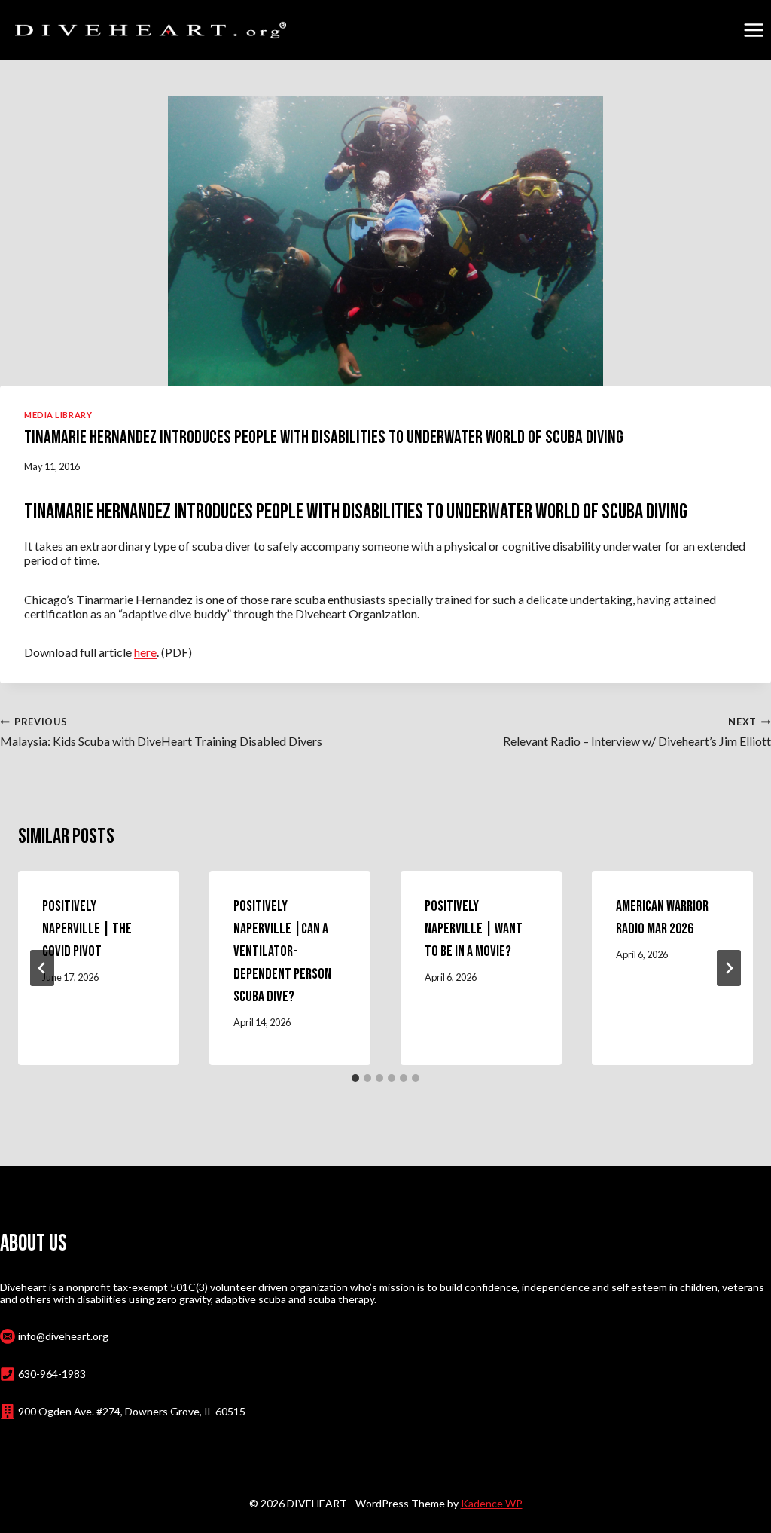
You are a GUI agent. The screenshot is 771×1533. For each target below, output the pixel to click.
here (145, 652)
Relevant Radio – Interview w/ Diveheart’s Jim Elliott (637, 732)
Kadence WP (492, 1503)
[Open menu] (753, 29)
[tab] (355, 1078)
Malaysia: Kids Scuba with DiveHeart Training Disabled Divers (161, 732)
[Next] (729, 968)
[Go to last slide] (42, 968)
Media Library (58, 415)
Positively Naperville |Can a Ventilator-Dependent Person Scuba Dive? (282, 951)
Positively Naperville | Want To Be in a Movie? (474, 928)
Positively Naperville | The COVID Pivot (87, 928)
